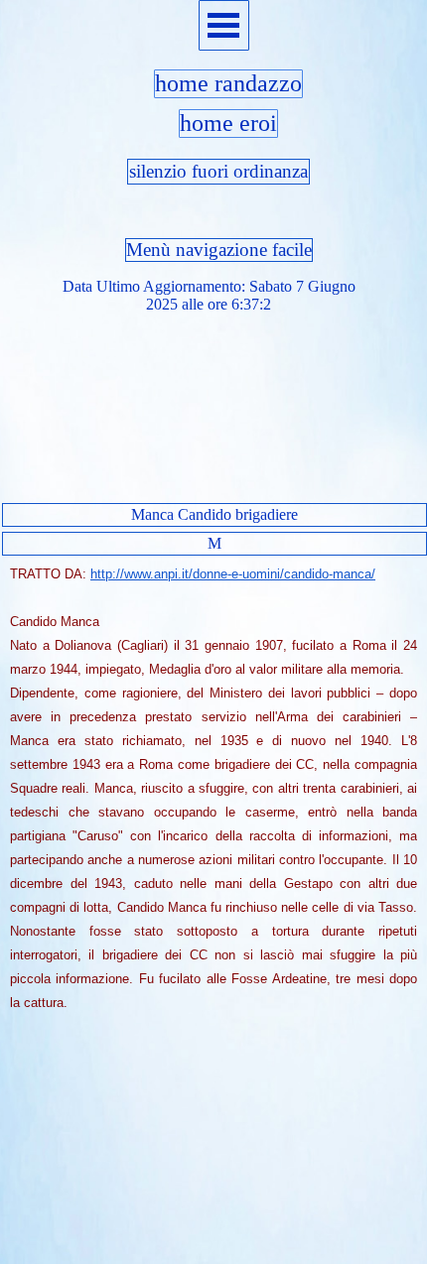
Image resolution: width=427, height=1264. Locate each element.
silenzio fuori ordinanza (218, 171)
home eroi (228, 123)
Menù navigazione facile (219, 249)
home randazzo (228, 83)
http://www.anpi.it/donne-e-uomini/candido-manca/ (232, 574)
